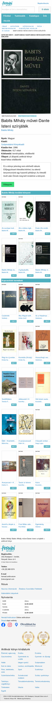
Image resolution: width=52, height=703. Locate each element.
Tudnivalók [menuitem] (20, 16)
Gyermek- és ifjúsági (42, 657)
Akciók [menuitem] (6, 21)
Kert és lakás (6, 666)
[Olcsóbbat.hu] (28, 625)
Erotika (20, 653)
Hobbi (3, 663)
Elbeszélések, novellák (28, 28)
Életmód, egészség (8, 653)
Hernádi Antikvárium (8, 617)
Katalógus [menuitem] (34, 16)
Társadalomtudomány (26, 681)
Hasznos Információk (9, 589)
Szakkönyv (39, 669)
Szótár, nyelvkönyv (42, 675)
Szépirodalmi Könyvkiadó (12, 144)
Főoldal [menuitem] (7, 16)
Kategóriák (14, 26)
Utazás (20, 687)
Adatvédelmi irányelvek (9, 593)
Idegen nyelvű (23, 663)
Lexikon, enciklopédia (26, 666)
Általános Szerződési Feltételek (30, 589)
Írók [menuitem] (45, 16)
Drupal (3, 620)
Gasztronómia (6, 657)
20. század (6, 31)
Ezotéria (38, 653)
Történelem (5, 687)
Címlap (4, 26)
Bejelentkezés (43, 3)
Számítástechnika (8, 675)
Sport (20, 669)
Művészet (38, 666)
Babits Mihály (7, 130)
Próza (39, 26)
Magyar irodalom (9, 28)
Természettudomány (42, 681)
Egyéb (3, 691)
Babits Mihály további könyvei (16, 193)
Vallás (37, 687)
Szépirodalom (28, 26)
